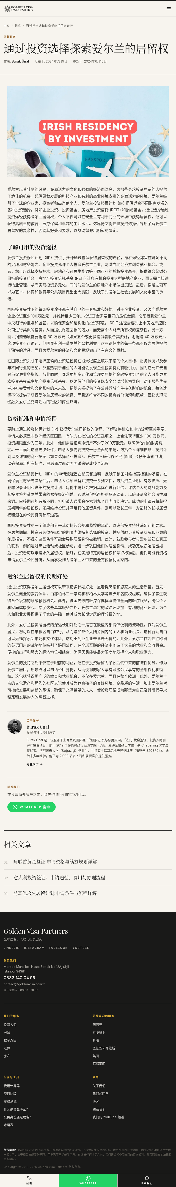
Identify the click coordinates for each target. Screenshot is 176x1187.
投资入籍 (10, 1025)
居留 (7, 1032)
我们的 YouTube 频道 (108, 1117)
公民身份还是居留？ (18, 1117)
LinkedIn (11, 948)
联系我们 (99, 1109)
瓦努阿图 (99, 1064)
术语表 (8, 1125)
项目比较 (10, 1093)
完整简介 (35, 764)
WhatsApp (88, 1183)
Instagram (34, 948)
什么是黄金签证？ (16, 1109)
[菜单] (168, 8)
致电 (29, 1183)
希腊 (96, 1040)
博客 (18, 26)
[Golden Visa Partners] (18, 9)
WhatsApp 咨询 (35, 807)
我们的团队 (101, 1093)
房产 (7, 1056)
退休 (7, 1048)
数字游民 (10, 1040)
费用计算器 (12, 1086)
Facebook (58, 948)
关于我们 (99, 1086)
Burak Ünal (20, 61)
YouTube (80, 948)
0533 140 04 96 (19, 977)
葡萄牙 (97, 1025)
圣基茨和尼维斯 (104, 1048)
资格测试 (10, 1101)
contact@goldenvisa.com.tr (24, 984)
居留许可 (10, 37)
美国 (96, 1056)
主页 (7, 26)
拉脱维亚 (99, 1032)
